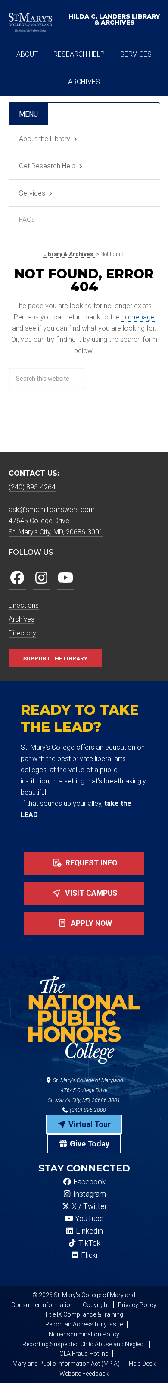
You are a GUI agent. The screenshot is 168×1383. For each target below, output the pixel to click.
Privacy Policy (137, 1304)
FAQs (27, 219)
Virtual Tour (89, 1124)
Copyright (96, 1304)
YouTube (88, 1218)
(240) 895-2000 (87, 1110)
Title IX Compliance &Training (83, 1314)
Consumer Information (42, 1304)
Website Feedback (84, 1373)
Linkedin (88, 1231)
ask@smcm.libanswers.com (52, 509)
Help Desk (142, 1363)
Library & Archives (114, 19)
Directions (24, 605)
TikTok (88, 1243)
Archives (21, 619)
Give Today (88, 1143)
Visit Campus (90, 893)
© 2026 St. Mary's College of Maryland (83, 1294)
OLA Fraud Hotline (83, 1353)
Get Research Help (47, 166)
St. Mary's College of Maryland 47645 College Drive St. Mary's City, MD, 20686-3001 (85, 1090)
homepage (138, 317)
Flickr (88, 1255)
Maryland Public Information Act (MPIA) (66, 1363)
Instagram (89, 1194)
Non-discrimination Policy (84, 1334)
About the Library (44, 139)
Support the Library (55, 658)
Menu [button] (28, 114)
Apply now (90, 923)
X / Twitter (88, 1206)
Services (32, 193)
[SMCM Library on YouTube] (65, 578)
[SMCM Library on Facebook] (17, 578)
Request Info (90, 863)
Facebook (89, 1182)
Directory (22, 633)
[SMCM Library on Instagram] (41, 578)
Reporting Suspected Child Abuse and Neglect (83, 1344)
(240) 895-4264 (32, 487)
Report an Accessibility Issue (84, 1324)
